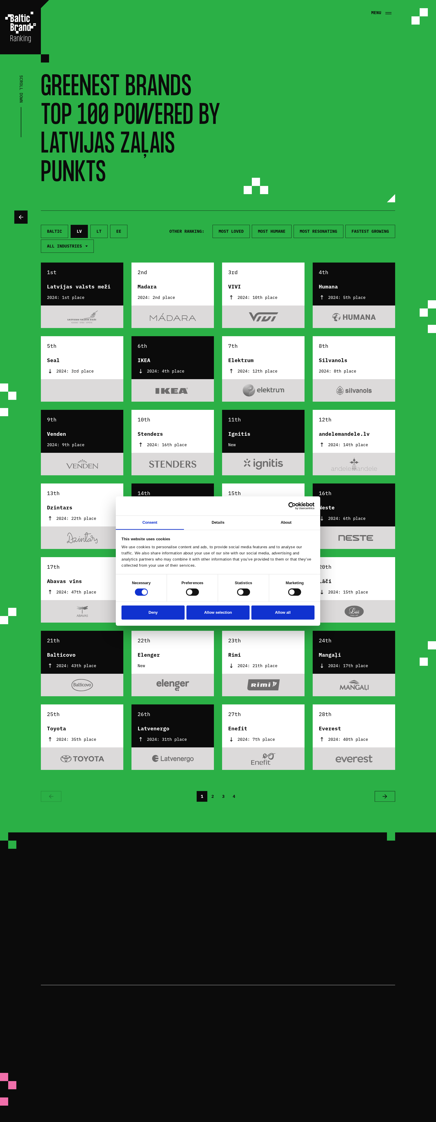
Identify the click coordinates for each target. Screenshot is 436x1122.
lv (79, 231)
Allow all (283, 612)
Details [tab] (218, 522)
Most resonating (318, 231)
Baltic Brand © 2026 (372, 1034)
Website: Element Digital (366, 1113)
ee (118, 231)
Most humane (271, 231)
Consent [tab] (150, 522)
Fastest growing (370, 231)
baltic (54, 231)
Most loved (231, 231)
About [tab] (286, 522)
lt (99, 231)
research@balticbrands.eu (263, 938)
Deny (153, 612)
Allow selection (218, 612)
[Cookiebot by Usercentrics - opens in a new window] (295, 506)
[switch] (192, 592)
